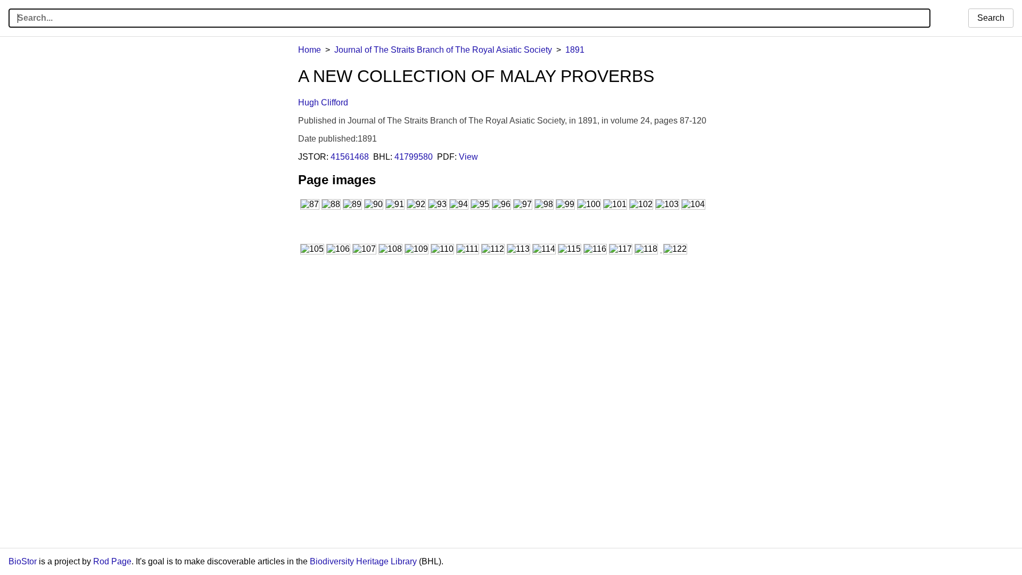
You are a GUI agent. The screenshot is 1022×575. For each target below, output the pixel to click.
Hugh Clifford (323, 102)
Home (309, 49)
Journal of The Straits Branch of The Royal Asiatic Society (443, 49)
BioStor (23, 561)
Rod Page (112, 561)
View (468, 156)
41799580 (413, 156)
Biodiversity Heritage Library (363, 561)
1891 (574, 49)
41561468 (350, 156)
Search (990, 17)
